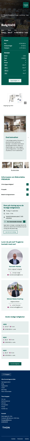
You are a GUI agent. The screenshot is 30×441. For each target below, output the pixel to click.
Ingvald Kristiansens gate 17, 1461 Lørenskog (14, 217)
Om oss (3, 399)
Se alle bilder (15, 170)
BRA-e (6, 70)
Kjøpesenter (4, 386)
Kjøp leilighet (14, 80)
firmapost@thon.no (6, 420)
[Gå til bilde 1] (7, 165)
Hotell (3, 387)
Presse (3, 406)
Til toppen (7, 374)
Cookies (13, 438)
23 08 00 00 (4, 422)
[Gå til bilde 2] (18, 165)
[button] (15, 221)
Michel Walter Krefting (15, 299)
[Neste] (28, 99)
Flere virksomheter (6, 391)
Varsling (27, 438)
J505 (5, 324)
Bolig (2, 384)
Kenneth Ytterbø (15, 266)
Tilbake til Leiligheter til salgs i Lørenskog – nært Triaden (15, 15)
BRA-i (6, 68)
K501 (5, 337)
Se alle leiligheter (15, 364)
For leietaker (4, 405)
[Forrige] (2, 99)
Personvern (20, 438)
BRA (6, 65)
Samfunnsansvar (5, 401)
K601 (5, 350)
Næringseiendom (6, 382)
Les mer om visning (10, 232)
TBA (6, 73)
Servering (3, 389)
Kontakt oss (4, 408)
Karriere (3, 403)
